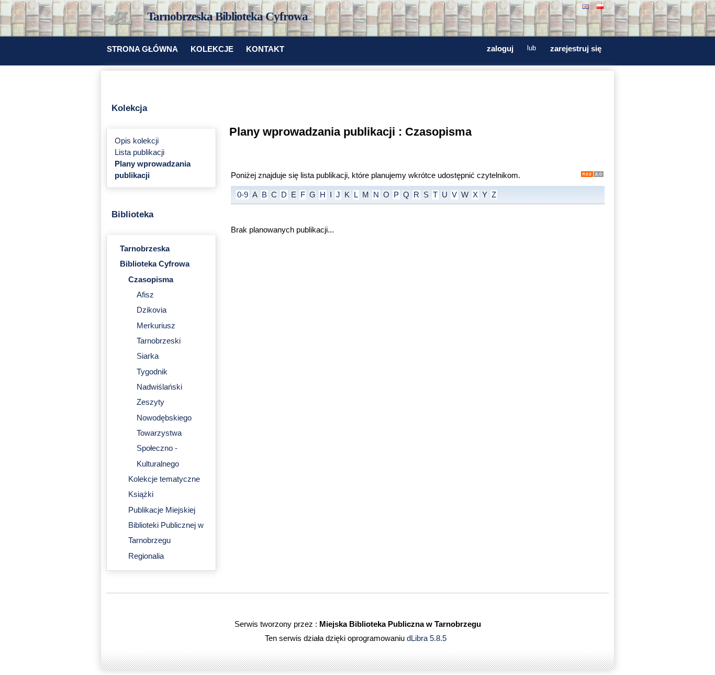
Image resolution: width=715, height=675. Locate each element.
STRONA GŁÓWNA (142, 49)
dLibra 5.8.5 (428, 638)
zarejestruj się (575, 49)
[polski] (601, 5)
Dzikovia (151, 310)
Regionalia (146, 556)
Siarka (148, 356)
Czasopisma (150, 279)
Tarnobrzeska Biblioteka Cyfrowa (227, 16)
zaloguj (500, 49)
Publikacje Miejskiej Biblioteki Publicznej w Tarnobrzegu (166, 525)
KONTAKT (265, 49)
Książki (140, 494)
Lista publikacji (139, 152)
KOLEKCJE (212, 49)
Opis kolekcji (137, 141)
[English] (586, 5)
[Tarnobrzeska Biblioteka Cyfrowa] (122, 19)
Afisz (145, 295)
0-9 (242, 195)
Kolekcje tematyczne (164, 479)
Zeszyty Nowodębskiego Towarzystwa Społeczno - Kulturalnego (164, 433)
